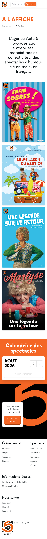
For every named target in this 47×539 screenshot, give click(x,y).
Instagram (6, 503)
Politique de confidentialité (14, 482)
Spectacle (30, 4)
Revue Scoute (12, 13)
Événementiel (18, 4)
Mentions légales (10, 486)
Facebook (6, 511)
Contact (8, 38)
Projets (5, 452)
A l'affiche (35, 452)
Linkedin (6, 507)
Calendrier (9, 25)
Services (6, 448)
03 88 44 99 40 (22, 522)
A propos (8, 32)
